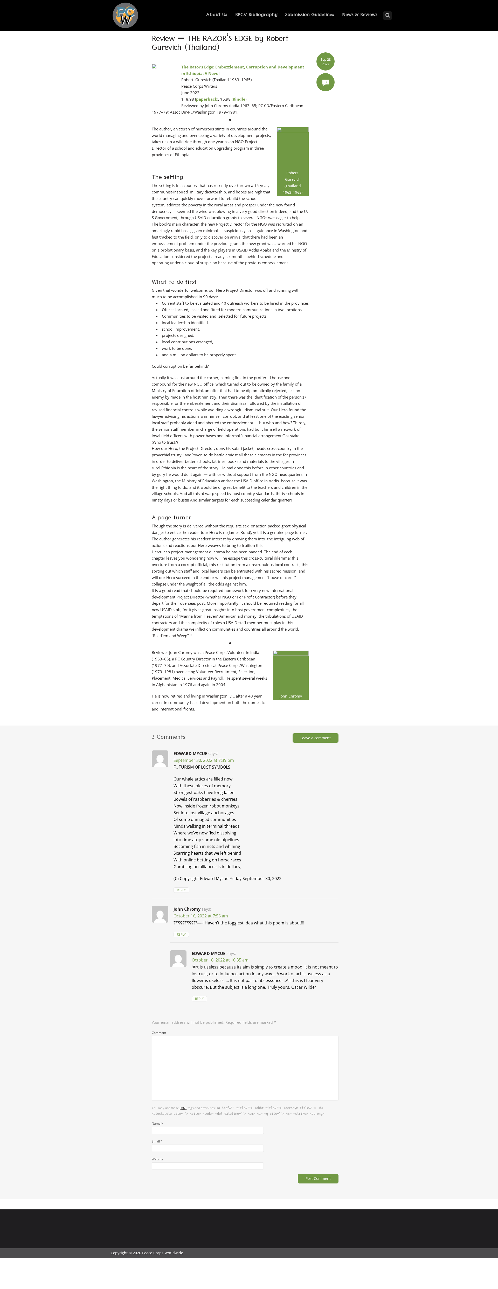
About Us (216, 15)
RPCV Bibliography (256, 15)
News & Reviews (359, 15)
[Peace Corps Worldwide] (125, 16)
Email (157, 1141)
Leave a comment (315, 737)
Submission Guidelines (309, 15)
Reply (181, 890)
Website (157, 1159)
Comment (159, 1032)
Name (157, 1123)
